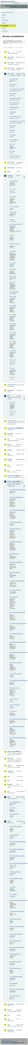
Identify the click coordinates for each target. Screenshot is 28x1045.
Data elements (5, 20)
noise (9, 821)
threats (13, 144)
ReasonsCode (14, 688)
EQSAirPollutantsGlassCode (14, 612)
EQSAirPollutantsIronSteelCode (14, 623)
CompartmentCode (14, 590)
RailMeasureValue (14, 954)
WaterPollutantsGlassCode (14, 726)
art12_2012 (10, 57)
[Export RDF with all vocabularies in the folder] (24, 75)
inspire (9, 765)
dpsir (13, 219)
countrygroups (14, 206)
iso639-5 (14, 269)
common (10, 175)
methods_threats (14, 102)
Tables (3, 17)
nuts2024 (14, 350)
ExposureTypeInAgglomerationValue (14, 863)
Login (16, 3)
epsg (13, 235)
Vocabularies (5, 25)
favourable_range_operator (14, 89)
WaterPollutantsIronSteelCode (14, 737)
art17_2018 (10, 162)
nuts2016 (14, 332)
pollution (14, 112)
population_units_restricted (14, 121)
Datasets (4, 15)
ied (8, 470)
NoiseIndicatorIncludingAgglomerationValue (14, 900)
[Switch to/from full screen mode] (19, 3)
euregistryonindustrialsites (11, 428)
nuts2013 (14, 323)
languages (14, 276)
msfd (8, 797)
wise (8, 1024)
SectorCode (14, 699)
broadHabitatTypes (14, 802)
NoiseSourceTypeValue (14, 934)
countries (14, 196)
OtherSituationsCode (14, 662)
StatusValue (14, 983)
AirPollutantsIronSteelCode (14, 510)
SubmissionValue (14, 995)
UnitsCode (14, 711)
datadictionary (11, 384)
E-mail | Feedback (6, 1040)
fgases (9, 444)
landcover (10, 771)
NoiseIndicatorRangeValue (14, 911)
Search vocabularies (9, 47)
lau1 (8, 776)
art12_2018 (10, 62)
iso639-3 (14, 263)
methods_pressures (14, 98)
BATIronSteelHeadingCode (14, 581)
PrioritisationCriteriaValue (14, 947)
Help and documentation (7, 12)
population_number (14, 116)
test (8, 1015)
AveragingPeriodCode (14, 522)
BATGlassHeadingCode (14, 562)
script (13, 368)
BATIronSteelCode (14, 572)
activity (13, 402)
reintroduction (14, 139)
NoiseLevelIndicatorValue (14, 926)
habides (9, 459)
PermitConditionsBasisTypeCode (14, 680)
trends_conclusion (14, 156)
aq (8, 51)
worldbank (10, 1030)
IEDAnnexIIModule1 (11, 476)
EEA (8, 1)
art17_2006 (10, 68)
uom (8, 1019)
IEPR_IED (10, 758)
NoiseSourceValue (14, 940)
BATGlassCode (14, 553)
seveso (9, 1009)
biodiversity (10, 167)
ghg (8, 454)
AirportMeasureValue (14, 826)
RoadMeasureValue (14, 968)
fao (8, 439)
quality (13, 130)
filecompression (14, 243)
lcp (8, 791)
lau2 (8, 780)
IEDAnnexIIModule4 (11, 751)
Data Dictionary (13, 9)
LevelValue (14, 894)
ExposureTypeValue (14, 872)
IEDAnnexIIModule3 (11, 481)
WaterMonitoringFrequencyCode (14, 719)
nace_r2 (13, 282)
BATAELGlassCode (14, 528)
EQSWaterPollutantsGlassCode (14, 642)
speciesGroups (14, 814)
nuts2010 (14, 314)
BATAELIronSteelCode (14, 541)
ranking (13, 135)
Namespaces (5, 31)
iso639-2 (14, 251)
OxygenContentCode (14, 673)
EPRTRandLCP (11, 421)
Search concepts (20, 47)
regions (13, 807)
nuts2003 (14, 296)
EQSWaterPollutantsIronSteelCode (14, 652)
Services (4, 28)
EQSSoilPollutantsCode (14, 633)
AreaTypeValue (14, 835)
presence (14, 125)
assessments (14, 79)
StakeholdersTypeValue (14, 976)
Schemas (4, 23)
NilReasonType (14, 292)
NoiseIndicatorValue (14, 919)
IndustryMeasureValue (14, 878)
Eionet (8, 9)
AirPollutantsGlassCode (14, 497)
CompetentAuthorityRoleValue (14, 841)
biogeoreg (14, 84)
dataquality (10, 390)
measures (14, 93)
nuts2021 (14, 341)
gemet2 (9, 450)
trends (13, 151)
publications (11, 1004)
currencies (14, 212)
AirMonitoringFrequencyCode (14, 489)
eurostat (9, 433)
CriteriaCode (14, 596)
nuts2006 (14, 305)
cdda (8, 171)
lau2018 (9, 784)
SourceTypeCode (14, 704)
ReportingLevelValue (14, 961)
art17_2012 (10, 73)
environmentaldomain (14, 224)
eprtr (8, 395)
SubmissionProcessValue (14, 989)
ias (8, 465)
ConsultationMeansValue (14, 849)
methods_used (14, 107)
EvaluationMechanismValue (14, 856)
